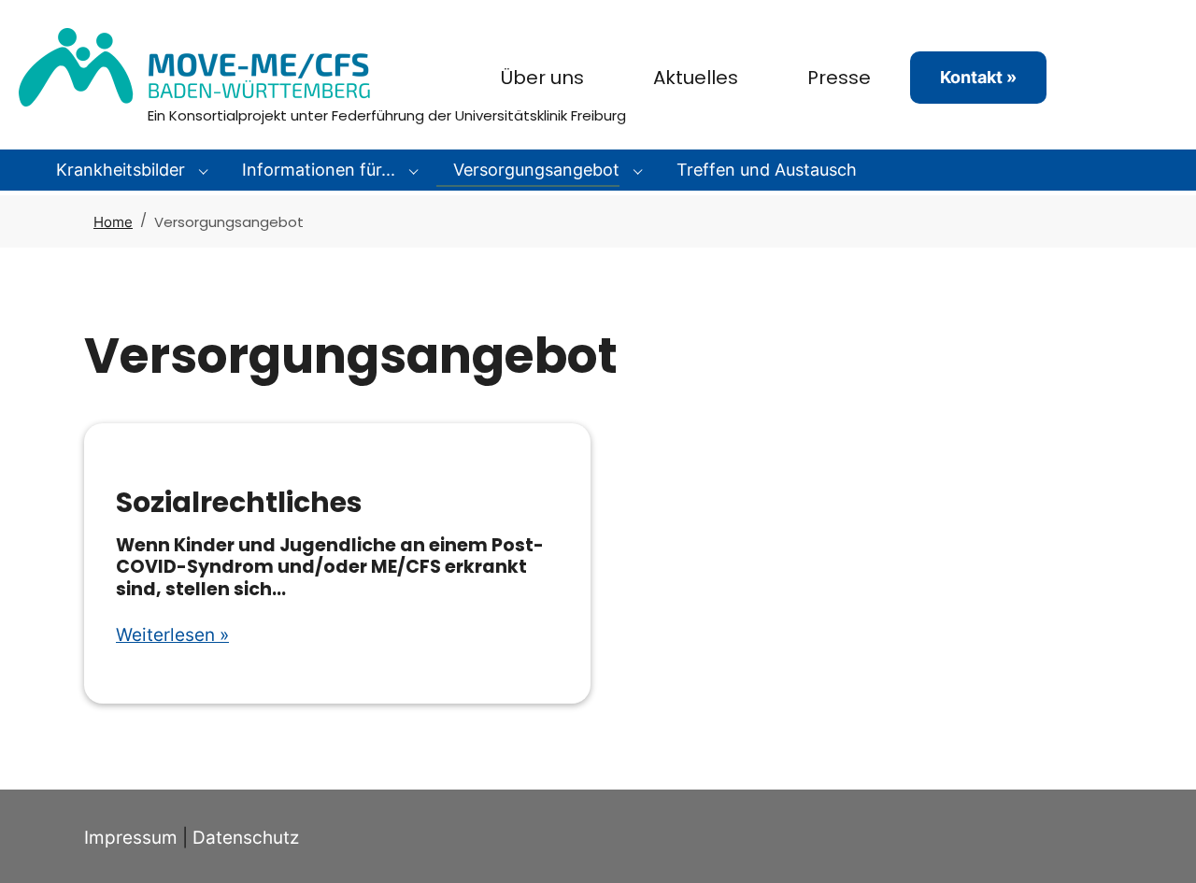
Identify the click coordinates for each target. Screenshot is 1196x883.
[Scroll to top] (1150, 837)
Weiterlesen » (172, 635)
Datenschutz (245, 837)
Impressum (131, 837)
